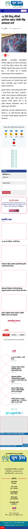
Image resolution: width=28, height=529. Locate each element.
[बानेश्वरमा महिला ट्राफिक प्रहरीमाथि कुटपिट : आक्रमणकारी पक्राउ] (14, 254)
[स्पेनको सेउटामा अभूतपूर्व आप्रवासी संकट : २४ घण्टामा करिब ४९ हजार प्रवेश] (5, 401)
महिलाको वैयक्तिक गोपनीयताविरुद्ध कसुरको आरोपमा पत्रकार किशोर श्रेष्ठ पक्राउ (13, 289)
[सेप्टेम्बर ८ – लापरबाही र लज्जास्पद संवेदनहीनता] (14, 425)
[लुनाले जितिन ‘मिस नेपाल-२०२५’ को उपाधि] (11, 441)
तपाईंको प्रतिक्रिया (6, 183)
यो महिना (22, 335)
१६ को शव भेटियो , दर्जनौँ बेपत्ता (10, 241)
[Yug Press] (14, 3)
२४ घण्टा (6, 335)
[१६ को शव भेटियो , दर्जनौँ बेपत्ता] (14, 231)
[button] (23, 11)
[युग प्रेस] (2, 28)
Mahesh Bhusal (19, 525)
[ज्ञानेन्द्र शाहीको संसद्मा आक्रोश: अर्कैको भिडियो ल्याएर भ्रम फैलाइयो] (14, 303)
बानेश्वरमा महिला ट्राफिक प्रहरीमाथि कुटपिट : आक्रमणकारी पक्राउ (13, 265)
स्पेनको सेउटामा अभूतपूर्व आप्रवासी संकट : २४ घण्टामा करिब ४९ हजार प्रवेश (18, 400)
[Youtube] (18, 465)
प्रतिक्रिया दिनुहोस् (6, 192)
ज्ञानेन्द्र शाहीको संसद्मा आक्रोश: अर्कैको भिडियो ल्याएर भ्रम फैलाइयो (12, 314)
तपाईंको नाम (5, 177)
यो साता (14, 335)
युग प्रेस (5, 28)
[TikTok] (14, 465)
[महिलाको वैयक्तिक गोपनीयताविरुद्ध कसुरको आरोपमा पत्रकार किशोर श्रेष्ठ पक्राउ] (14, 278)
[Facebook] (10, 465)
